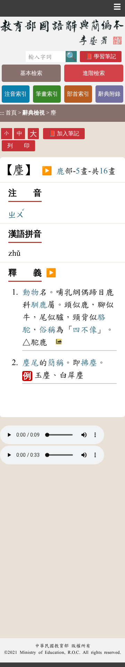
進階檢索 (94, 73)
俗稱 (47, 330)
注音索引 (16, 94)
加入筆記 (68, 133)
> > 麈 (28, 113)
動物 (30, 292)
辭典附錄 (109, 94)
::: (2, 113)
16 (103, 171)
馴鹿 (39, 305)
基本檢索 (31, 73)
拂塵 (89, 362)
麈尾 (30, 362)
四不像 (84, 330)
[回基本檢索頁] (62, 32)
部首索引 (78, 94)
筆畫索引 (47, 94)
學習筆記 (105, 56)
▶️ (47, 171)
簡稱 (55, 362)
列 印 (18, 146)
